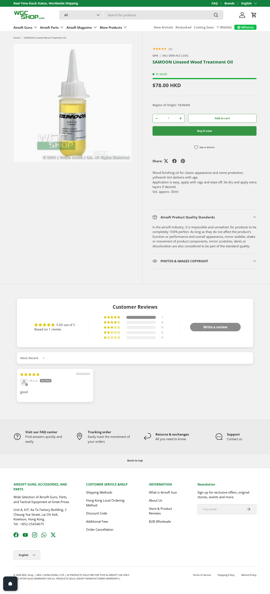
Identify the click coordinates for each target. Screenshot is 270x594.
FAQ (215, 3)
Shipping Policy (226, 574)
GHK (155, 55)
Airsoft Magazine (79, 27)
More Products (111, 27)
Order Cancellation (99, 529)
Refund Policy (248, 574)
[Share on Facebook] (174, 161)
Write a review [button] (215, 327)
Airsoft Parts (49, 27)
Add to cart (222, 118)
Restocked (183, 27)
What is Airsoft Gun (163, 492)
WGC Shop (27, 574)
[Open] (10, 583)
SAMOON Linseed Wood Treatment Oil (45, 37)
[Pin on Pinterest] (183, 161)
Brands (229, 3)
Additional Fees (97, 521)
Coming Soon (204, 27)
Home (17, 37)
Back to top (135, 460)
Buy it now (204, 131)
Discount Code (96, 513)
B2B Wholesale (160, 521)
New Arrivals (163, 27)
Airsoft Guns (23, 27)
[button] (254, 15)
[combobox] (141, 15)
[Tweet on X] (166, 161)
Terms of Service (202, 574)
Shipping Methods (99, 492)
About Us (155, 500)
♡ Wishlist (224, 27)
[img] (29, 374)
